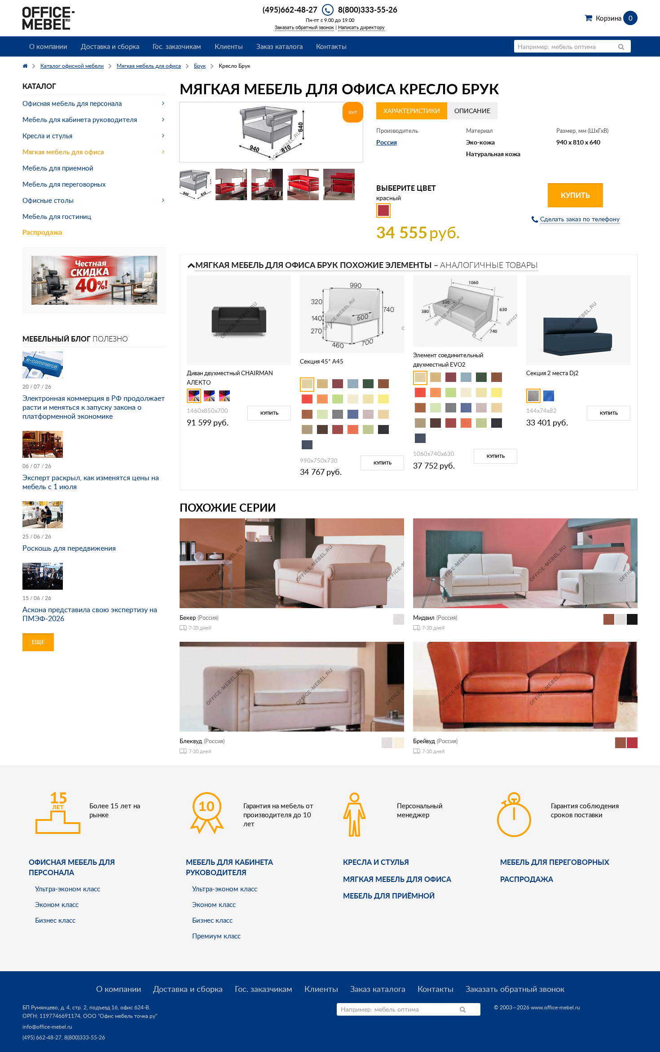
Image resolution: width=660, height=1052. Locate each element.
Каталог (39, 86)
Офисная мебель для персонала (72, 103)
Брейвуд (424, 741)
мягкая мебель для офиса (397, 879)
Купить (575, 195)
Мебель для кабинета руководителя (79, 119)
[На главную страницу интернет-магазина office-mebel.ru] (48, 17)
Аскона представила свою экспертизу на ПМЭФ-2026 (89, 614)
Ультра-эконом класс (67, 888)
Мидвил (424, 618)
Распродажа (42, 232)
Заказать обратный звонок (304, 27)
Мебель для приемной (57, 167)
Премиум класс (216, 935)
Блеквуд (191, 741)
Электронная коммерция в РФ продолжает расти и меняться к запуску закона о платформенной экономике (93, 407)
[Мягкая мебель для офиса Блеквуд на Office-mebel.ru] (292, 685)
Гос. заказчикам (177, 46)
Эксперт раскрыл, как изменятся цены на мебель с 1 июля (90, 482)
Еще (38, 642)
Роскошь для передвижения (69, 548)
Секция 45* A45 (321, 361)
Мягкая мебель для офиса (63, 151)
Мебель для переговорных (64, 184)
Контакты (331, 46)
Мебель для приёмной (389, 895)
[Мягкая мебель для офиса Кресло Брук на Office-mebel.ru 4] (303, 184)
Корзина (614, 17)
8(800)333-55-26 (367, 9)
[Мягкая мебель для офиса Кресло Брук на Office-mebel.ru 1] (195, 184)
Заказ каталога (279, 46)
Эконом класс (57, 904)
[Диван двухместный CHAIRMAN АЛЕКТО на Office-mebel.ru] (239, 319)
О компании (48, 46)
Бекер (188, 618)
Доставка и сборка (110, 46)
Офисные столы (48, 200)
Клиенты (229, 46)
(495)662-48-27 (290, 9)
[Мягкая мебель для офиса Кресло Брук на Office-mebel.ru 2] (231, 184)
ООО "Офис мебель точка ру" (120, 1016)
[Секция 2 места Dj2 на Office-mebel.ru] (578, 319)
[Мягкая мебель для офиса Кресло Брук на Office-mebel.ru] (271, 132)
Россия (386, 142)
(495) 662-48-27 (42, 1037)
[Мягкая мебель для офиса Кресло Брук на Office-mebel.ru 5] (339, 184)
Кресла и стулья (47, 135)
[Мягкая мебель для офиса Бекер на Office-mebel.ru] (292, 562)
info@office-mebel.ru (47, 1026)
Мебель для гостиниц (56, 216)
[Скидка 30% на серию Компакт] (94, 279)
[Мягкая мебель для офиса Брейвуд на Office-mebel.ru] (525, 685)
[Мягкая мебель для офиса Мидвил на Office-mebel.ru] (525, 562)
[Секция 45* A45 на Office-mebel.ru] (352, 313)
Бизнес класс (55, 920)
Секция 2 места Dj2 (552, 373)
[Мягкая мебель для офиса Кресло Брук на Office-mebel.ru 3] (267, 184)
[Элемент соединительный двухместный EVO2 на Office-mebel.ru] (465, 310)
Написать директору (361, 27)
